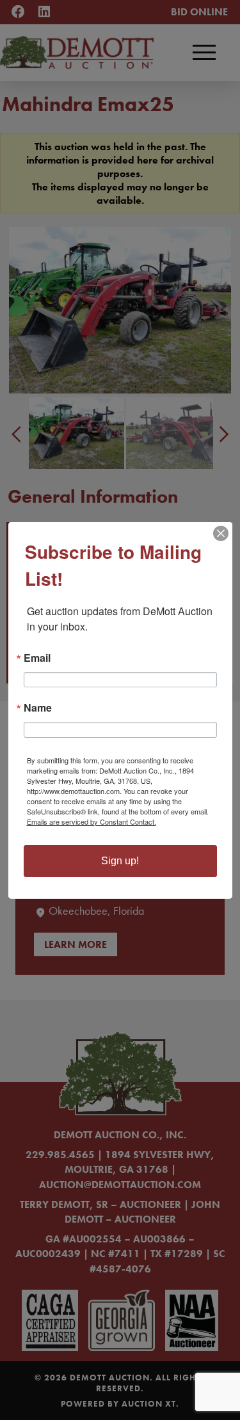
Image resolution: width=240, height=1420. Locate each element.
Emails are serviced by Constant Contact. (91, 821)
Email (37, 658)
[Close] (220, 533)
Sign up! (120, 860)
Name (38, 708)
